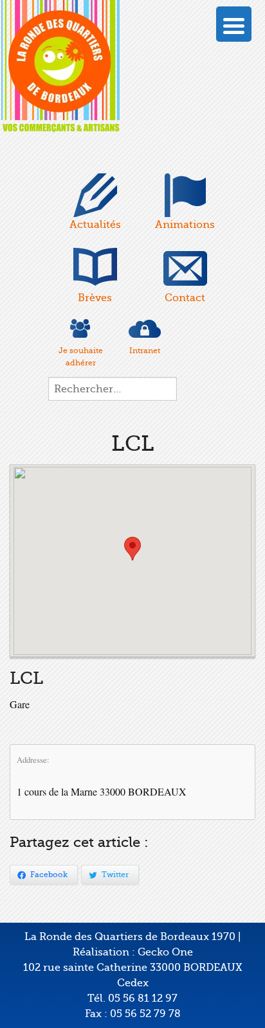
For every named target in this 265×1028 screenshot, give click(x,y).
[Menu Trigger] (233, 24)
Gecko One (165, 952)
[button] (132, 549)
